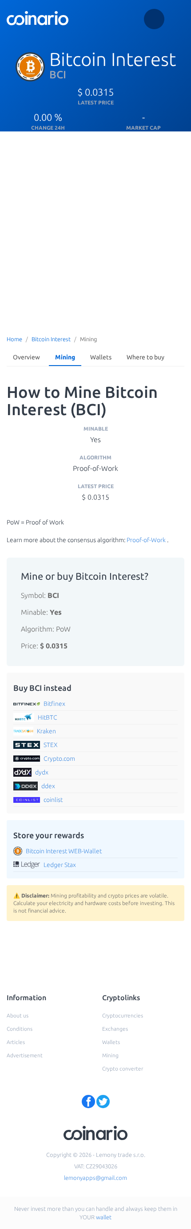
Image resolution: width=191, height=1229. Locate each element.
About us (17, 1015)
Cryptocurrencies (122, 1015)
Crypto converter (122, 1068)
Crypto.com (59, 758)
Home (14, 339)
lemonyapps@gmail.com (95, 1178)
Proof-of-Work (146, 539)
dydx (41, 772)
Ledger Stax (60, 864)
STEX (51, 744)
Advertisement (25, 1055)
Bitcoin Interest (51, 339)
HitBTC (47, 717)
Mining (65, 357)
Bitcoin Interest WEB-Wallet (64, 851)
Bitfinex (54, 703)
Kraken (46, 731)
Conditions (19, 1029)
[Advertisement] (95, 231)
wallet (103, 1217)
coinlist (53, 799)
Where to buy (145, 357)
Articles (16, 1042)
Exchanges (115, 1029)
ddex (48, 786)
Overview (26, 357)
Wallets (100, 357)
